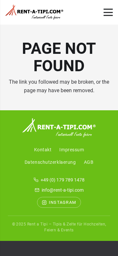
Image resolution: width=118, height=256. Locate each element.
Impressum (71, 149)
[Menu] (108, 12)
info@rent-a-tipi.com (63, 190)
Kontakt (43, 149)
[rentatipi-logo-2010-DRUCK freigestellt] (34, 12)
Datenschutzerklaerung (50, 162)
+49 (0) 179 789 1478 (63, 179)
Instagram (62, 202)
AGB (89, 162)
